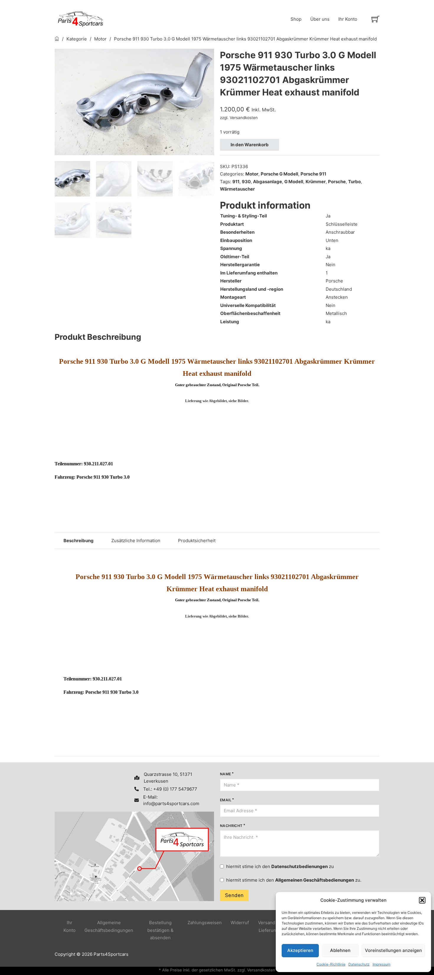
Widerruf (240, 922)
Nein (330, 264)
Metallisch (336, 313)
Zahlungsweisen (204, 922)
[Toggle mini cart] (375, 19)
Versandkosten (244, 117)
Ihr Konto (347, 19)
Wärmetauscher (237, 189)
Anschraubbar (340, 232)
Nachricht (231, 825)
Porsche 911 (313, 174)
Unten (332, 240)
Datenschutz (359, 964)
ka (328, 248)
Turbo (354, 181)
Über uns (319, 19)
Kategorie (76, 39)
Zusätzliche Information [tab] (135, 540)
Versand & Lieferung (268, 926)
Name (225, 774)
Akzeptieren (300, 950)
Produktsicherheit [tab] (197, 540)
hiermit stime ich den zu (280, 866)
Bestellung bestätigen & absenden (160, 930)
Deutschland (339, 289)
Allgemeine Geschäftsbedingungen (108, 926)
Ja (328, 216)
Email (225, 800)
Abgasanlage (267, 181)
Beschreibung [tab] (78, 540)
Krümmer (316, 181)
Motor (100, 39)
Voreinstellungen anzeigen (393, 950)
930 (246, 181)
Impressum (381, 964)
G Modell (293, 181)
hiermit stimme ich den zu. (293, 880)
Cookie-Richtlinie (330, 964)
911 (235, 181)
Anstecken (337, 297)
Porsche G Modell (279, 174)
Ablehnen (340, 950)
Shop (296, 19)
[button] (422, 900)
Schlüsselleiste (342, 224)
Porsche (337, 181)
